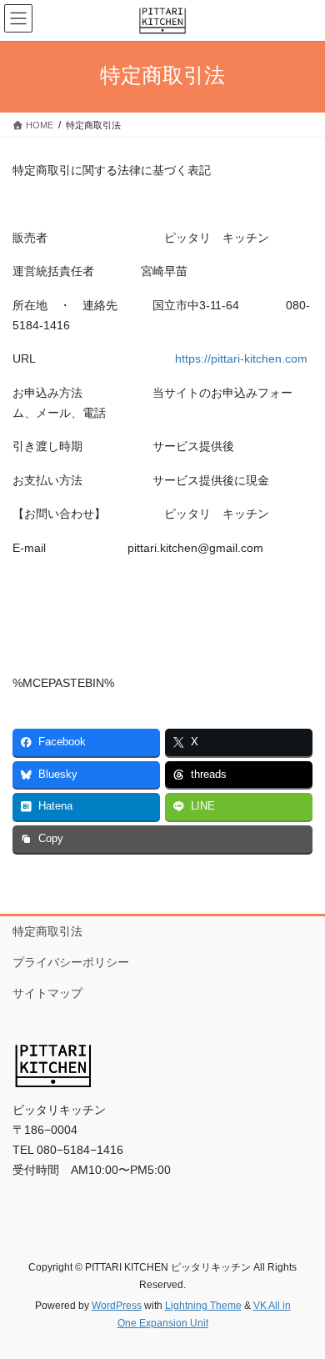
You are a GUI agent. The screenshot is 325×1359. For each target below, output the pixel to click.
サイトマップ (47, 993)
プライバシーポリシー (70, 962)
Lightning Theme (203, 1305)
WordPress (117, 1305)
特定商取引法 (47, 931)
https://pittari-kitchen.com (241, 358)
